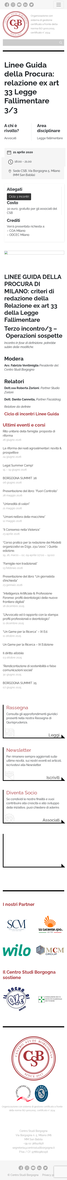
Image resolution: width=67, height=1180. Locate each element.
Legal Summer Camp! (18, 465)
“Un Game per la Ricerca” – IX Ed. (25, 631)
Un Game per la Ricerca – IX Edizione (28, 644)
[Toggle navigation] (58, 4)
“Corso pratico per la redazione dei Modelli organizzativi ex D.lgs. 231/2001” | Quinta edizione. (32, 547)
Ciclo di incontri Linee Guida (31, 413)
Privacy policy (50, 1174)
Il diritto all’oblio (13, 653)
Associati (51, 820)
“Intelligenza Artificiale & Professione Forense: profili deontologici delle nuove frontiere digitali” (30, 598)
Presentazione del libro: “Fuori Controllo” (30, 491)
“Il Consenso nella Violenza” (21, 529)
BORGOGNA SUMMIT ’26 (20, 478)
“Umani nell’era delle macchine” (24, 517)
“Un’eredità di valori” (16, 504)
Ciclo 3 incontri (19, 196)
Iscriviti (53, 777)
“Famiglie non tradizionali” (20, 563)
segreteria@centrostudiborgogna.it (33, 1147)
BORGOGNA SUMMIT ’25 (20, 683)
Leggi (54, 735)
